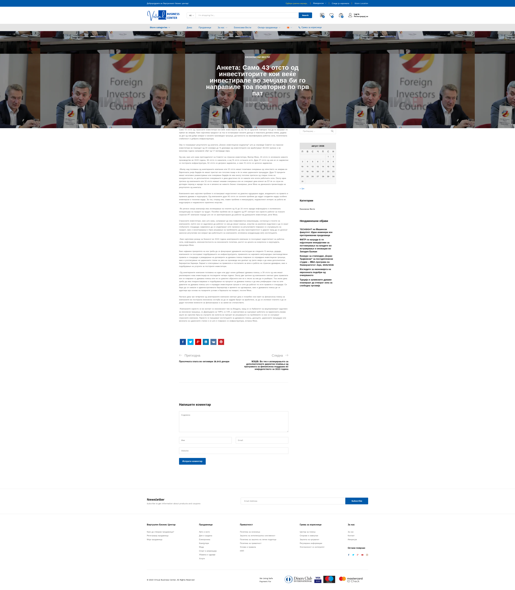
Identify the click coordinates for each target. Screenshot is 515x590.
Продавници (205, 28)
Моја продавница (154, 539)
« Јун (302, 188)
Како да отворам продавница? (160, 532)
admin (266, 102)
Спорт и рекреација (208, 551)
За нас (351, 532)
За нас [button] (221, 28)
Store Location (361, 3)
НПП (242, 551)
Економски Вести (257, 57)
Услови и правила (248, 547)
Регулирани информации (311, 543)
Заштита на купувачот (309, 539)
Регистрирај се (361, 16)
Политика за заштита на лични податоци (258, 539)
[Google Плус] (358, 555)
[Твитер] (353, 555)
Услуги (202, 558)
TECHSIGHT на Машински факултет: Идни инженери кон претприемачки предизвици (316, 232)
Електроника (204, 539)
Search (305, 15)
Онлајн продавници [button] (267, 28)
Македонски (318, 3)
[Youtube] (362, 555)
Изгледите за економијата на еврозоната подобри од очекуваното (315, 272)
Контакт (351, 535)
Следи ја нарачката (340, 3)
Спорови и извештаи (309, 535)
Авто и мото (204, 532)
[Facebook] (348, 555)
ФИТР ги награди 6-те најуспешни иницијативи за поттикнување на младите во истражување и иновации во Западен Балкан (316, 245)
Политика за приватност (250, 543)
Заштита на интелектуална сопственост (257, 535)
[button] (288, 27)
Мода (201, 547)
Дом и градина (205, 535)
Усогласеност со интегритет (312, 547)
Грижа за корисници (311, 27)
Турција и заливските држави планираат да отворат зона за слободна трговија (316, 282)
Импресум (352, 539)
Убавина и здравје (207, 555)
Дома (189, 28)
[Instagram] (367, 555)
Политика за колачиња (250, 532)
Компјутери (204, 543)
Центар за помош (307, 532)
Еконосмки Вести (242, 28)
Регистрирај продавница (157, 535)
